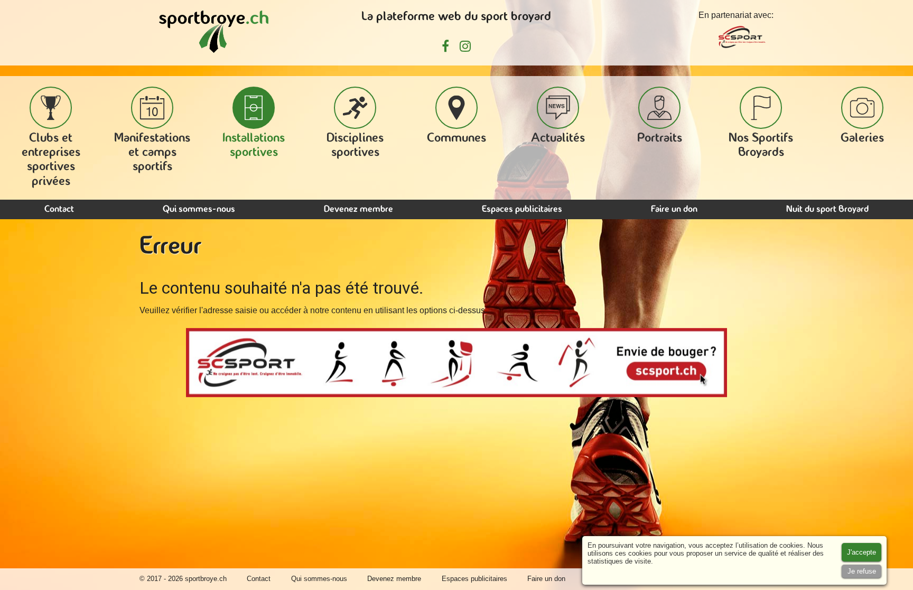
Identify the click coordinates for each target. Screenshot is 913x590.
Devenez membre (358, 209)
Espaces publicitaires (522, 209)
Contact (59, 209)
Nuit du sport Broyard (827, 209)
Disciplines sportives (355, 145)
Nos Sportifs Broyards (761, 145)
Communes (456, 138)
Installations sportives (253, 145)
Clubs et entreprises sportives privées (51, 160)
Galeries (862, 138)
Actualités (558, 138)
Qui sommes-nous (199, 209)
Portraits (659, 138)
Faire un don (674, 209)
